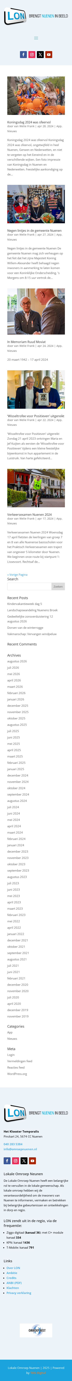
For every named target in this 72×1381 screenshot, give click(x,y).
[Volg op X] (40, 54)
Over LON (13, 1268)
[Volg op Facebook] (23, 54)
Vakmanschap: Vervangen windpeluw (32, 634)
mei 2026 (13, 674)
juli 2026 (13, 667)
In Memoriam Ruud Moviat (26, 342)
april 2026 (14, 680)
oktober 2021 (16, 946)
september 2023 (18, 870)
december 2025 (17, 706)
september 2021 (18, 953)
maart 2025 (15, 756)
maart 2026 (15, 686)
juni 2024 (13, 813)
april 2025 (14, 750)
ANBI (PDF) (14, 1283)
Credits (11, 1278)
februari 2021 (16, 978)
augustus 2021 (17, 959)
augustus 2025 (17, 725)
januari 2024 (15, 845)
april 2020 (14, 1004)
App (59, 126)
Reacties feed (16, 1067)
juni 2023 (13, 889)
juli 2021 (13, 965)
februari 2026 (16, 693)
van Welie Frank (24, 126)
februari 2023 (16, 915)
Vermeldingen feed (19, 1061)
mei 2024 (13, 820)
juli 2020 (13, 997)
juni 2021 (13, 972)
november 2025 (18, 712)
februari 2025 (16, 763)
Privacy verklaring (19, 1293)
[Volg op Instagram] (31, 54)
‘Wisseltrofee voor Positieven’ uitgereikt (35, 416)
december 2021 (17, 940)
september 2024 (18, 794)
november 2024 (18, 782)
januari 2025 (15, 769)
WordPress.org (17, 1074)
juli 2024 (13, 807)
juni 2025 (13, 737)
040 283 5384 (13, 1144)
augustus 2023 (17, 877)
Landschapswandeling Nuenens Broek (32, 610)
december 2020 (17, 985)
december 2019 (17, 1010)
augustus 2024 (17, 801)
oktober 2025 (16, 718)
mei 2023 (13, 896)
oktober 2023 (16, 864)
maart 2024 (15, 832)
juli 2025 (13, 731)
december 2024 (17, 775)
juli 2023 (13, 883)
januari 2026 (15, 699)
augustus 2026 (17, 661)
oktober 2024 (16, 788)
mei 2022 (13, 921)
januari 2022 (15, 934)
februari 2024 (16, 839)
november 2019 (18, 1016)
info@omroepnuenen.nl (20, 1149)
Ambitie (12, 1273)
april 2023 (14, 902)
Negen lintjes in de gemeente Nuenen (34, 230)
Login (11, 1055)
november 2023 (18, 858)
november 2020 (18, 991)
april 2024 (14, 826)
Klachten (13, 1288)
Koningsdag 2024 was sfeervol (29, 122)
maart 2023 (15, 908)
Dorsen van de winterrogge (25, 627)
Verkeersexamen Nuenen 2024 (29, 514)
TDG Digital (38, 1373)
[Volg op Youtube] (48, 54)
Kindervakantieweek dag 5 (24, 604)
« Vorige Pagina (17, 574)
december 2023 (17, 851)
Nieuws (12, 131)
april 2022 (14, 927)
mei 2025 (13, 744)
